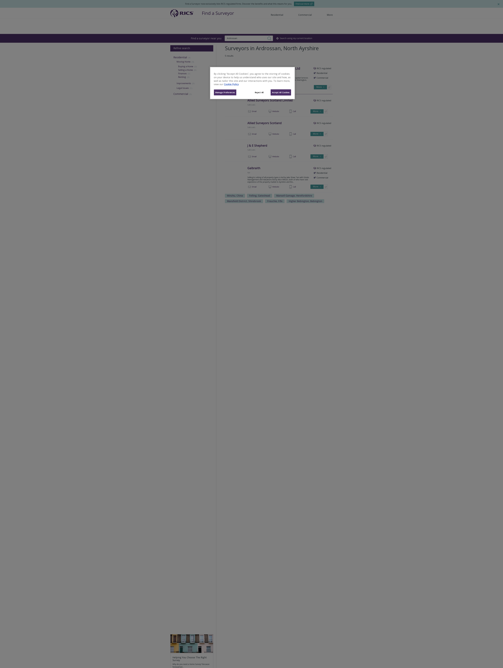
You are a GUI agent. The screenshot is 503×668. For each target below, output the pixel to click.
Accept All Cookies (281, 92)
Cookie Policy (231, 84)
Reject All (259, 92)
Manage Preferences (225, 92)
